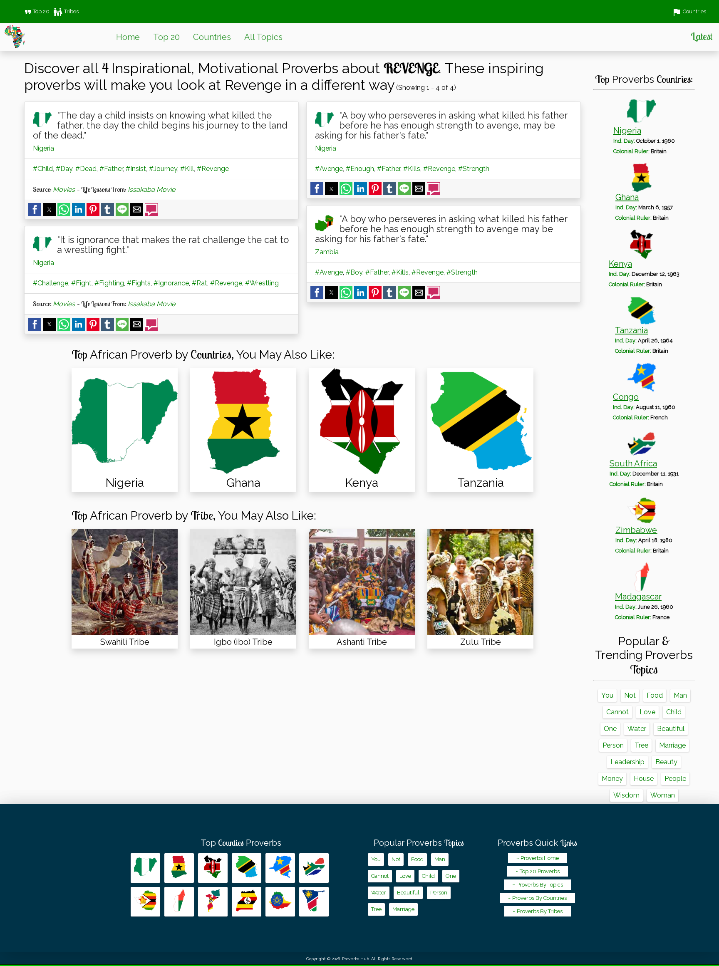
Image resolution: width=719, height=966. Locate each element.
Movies (64, 189)
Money (612, 779)
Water (636, 729)
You (607, 695)
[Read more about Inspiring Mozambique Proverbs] (213, 901)
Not (630, 695)
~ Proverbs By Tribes (538, 911)
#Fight (81, 283)
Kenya (620, 264)
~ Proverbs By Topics (537, 885)
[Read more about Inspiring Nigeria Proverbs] (145, 868)
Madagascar (638, 597)
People (675, 779)
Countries (212, 37)
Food (655, 695)
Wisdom (626, 795)
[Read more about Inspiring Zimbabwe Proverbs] (145, 901)
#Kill (187, 169)
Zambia (327, 252)
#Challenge (50, 283)
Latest (701, 36)
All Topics (263, 37)
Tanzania (631, 330)
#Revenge (213, 169)
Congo (626, 397)
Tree (641, 745)
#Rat (199, 283)
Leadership (627, 762)
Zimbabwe (636, 530)
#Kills (411, 169)
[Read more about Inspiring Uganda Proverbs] (246, 901)
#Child (43, 169)
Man (680, 695)
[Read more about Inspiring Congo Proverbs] (280, 868)
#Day (64, 169)
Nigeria (43, 148)
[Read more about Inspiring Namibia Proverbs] (314, 901)
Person (613, 745)
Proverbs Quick (537, 843)
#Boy (354, 272)
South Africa (633, 463)
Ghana (627, 197)
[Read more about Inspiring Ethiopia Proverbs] (280, 901)
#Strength (473, 169)
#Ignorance (171, 283)
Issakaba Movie (151, 189)
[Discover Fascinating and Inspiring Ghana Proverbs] (243, 421)
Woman (662, 795)
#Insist (136, 169)
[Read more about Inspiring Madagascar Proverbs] (179, 901)
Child (674, 712)
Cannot (617, 712)
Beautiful (670, 729)
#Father (111, 169)
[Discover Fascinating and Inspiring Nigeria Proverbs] (125, 421)
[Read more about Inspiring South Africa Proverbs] (314, 868)
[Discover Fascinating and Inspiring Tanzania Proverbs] (480, 421)
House (644, 779)
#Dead (86, 169)
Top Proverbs (241, 843)
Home (128, 37)
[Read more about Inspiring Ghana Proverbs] (179, 868)
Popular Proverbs (419, 843)
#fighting (109, 283)
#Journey (163, 169)
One (610, 729)
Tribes (66, 11)
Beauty (666, 762)
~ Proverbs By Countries (537, 898)
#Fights (139, 283)
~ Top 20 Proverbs (538, 871)
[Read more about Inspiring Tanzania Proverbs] (246, 868)
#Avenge (329, 169)
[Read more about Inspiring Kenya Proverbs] (213, 868)
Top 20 (36, 11)
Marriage (672, 745)
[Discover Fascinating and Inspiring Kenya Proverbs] (362, 421)
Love (647, 712)
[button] (34, 209)
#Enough (360, 169)
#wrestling (262, 283)
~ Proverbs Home (537, 858)
